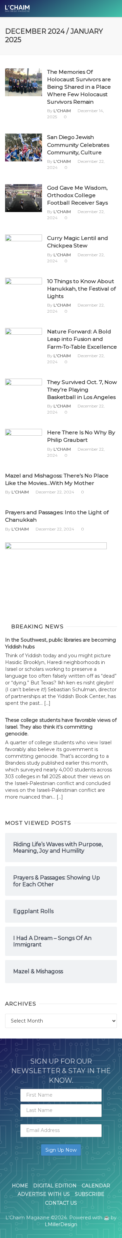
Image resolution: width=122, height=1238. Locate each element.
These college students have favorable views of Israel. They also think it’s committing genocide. (61, 727)
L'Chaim (62, 110)
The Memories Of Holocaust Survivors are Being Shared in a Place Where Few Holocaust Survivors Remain (79, 87)
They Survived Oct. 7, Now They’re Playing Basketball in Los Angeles (82, 389)
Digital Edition (55, 1186)
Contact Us (61, 1203)
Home (20, 1186)
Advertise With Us (44, 1194)
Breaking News (37, 626)
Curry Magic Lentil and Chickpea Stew (77, 242)
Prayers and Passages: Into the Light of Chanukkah (56, 516)
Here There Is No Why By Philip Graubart (81, 436)
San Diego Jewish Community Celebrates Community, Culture (78, 144)
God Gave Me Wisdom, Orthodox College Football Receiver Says (77, 195)
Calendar (96, 1186)
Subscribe (89, 1194)
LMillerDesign (61, 1224)
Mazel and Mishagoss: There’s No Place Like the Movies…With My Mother (56, 479)
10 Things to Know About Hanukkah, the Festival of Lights (81, 288)
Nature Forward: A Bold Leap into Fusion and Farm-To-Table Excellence (82, 339)
